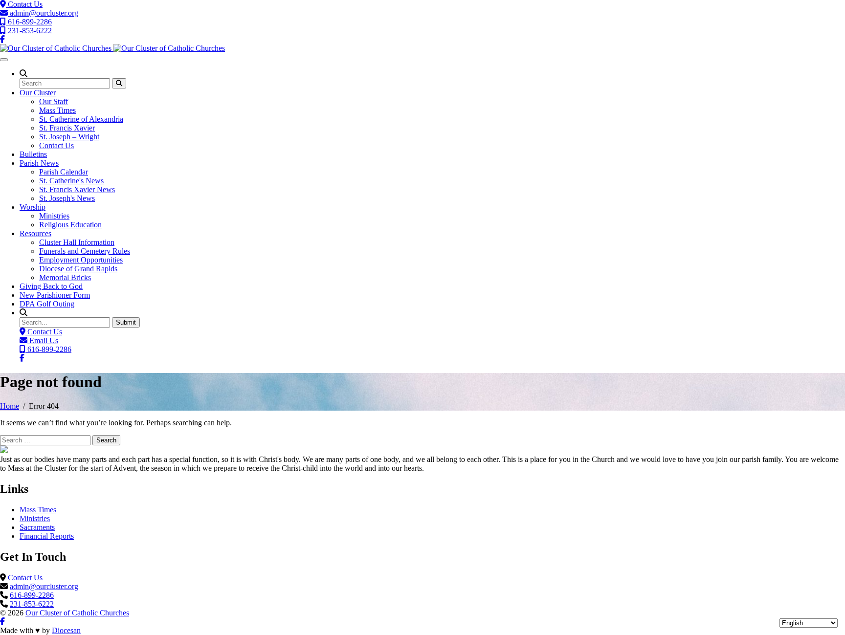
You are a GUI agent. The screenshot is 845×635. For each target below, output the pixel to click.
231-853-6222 (29, 30)
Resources (35, 233)
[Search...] (119, 83)
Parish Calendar (63, 172)
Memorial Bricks (65, 277)
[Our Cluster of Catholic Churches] (112, 48)
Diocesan (66, 630)
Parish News (39, 163)
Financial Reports (47, 536)
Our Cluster (38, 92)
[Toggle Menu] (4, 59)
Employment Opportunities (81, 260)
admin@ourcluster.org (43, 13)
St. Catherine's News (71, 180)
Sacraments (37, 527)
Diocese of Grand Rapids (78, 268)
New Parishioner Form (55, 295)
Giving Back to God (51, 286)
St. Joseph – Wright (69, 136)
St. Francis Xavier (67, 128)
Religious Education (70, 224)
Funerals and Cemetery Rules (84, 251)
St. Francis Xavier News (77, 189)
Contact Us (24, 4)
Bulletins (33, 154)
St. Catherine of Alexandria (81, 119)
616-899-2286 (29, 22)
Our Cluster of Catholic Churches (77, 613)
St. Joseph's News (67, 198)
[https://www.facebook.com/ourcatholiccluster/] (2, 39)
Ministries (54, 216)
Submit (126, 322)
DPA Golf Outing (47, 304)
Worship (32, 207)
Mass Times (57, 110)
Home (9, 406)
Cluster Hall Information (76, 242)
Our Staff (53, 101)
